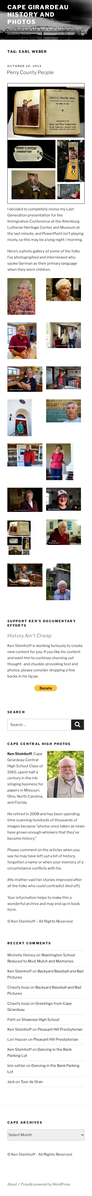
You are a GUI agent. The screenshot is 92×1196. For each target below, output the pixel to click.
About (12, 1184)
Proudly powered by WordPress (45, 1184)
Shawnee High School (40, 1019)
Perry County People (30, 72)
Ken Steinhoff (19, 971)
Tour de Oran (32, 1082)
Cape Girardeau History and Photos (38, 14)
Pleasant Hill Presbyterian (60, 1029)
